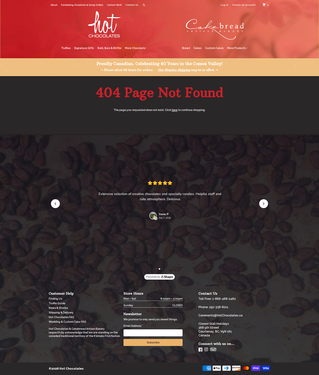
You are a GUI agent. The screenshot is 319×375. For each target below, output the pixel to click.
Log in (224, 5)
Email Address (133, 325)
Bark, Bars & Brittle (109, 48)
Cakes (197, 48)
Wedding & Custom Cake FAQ (67, 321)
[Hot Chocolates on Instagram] (206, 349)
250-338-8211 (218, 307)
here (174, 109)
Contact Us (132, 5)
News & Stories (58, 307)
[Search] (144, 5)
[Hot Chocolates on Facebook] (200, 349)
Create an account (244, 5)
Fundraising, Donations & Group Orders (82, 5)
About (54, 5)
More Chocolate (135, 48)
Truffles (66, 48)
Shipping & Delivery (61, 312)
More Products (236, 48)
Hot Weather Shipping (174, 70)
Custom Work (114, 5)
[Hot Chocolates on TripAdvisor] (213, 349)
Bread (186, 48)
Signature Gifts (84, 48)
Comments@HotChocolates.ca (220, 315)
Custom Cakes (214, 48)
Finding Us (55, 298)
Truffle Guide (57, 303)
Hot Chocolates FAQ (61, 317)
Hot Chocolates (71, 368)
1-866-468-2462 (224, 299)
